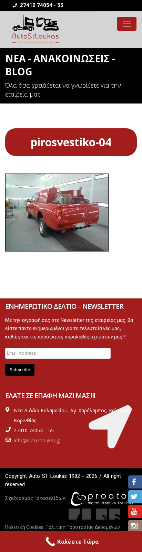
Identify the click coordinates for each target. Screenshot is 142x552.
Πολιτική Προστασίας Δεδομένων (82, 527)
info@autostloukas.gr (37, 440)
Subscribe (20, 369)
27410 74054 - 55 (41, 5)
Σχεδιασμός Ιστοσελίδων (35, 498)
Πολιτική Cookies (24, 527)
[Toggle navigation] (126, 24)
